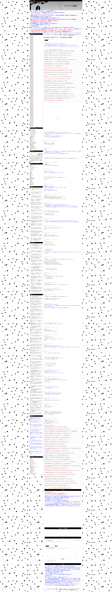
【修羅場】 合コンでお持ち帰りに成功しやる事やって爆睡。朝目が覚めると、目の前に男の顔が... (57, 457)
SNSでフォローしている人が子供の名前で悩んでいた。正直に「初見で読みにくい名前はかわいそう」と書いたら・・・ (36, 365)
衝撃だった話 (32, 148)
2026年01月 (31, 40)
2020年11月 (31, 89)
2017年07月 (31, 121)
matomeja (31, 472)
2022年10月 (31, 71)
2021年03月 (31, 86)
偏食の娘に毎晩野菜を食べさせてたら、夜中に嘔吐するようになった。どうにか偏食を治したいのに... (58, 463)
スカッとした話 (32, 133)
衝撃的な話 (31, 184)
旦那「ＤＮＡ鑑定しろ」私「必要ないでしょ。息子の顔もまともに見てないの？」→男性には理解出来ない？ (36, 239)
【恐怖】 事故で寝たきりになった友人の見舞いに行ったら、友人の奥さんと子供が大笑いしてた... (57, 437)
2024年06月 (31, 55)
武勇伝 (33, 158)
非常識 (31, 161)
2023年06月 (31, 65)
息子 (35, 157)
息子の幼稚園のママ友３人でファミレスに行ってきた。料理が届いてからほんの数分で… (36, 395)
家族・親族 (31, 139)
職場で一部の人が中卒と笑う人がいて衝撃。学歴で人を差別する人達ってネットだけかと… (36, 353)
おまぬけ (31, 130)
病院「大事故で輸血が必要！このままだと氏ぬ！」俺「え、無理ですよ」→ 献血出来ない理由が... (57, 63)
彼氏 (31, 157)
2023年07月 (31, 64)
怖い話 (31, 176)
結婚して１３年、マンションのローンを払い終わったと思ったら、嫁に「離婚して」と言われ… (36, 210)
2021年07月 (31, 83)
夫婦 (30, 138)
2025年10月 (31, 43)
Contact (34, 0)
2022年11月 (31, 70)
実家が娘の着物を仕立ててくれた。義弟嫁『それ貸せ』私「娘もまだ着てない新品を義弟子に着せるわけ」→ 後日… (36, 288)
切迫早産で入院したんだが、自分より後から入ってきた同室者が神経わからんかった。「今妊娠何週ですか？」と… (36, 401)
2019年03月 (31, 105)
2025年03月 (31, 48)
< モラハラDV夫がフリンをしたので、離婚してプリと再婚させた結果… (53, 34)
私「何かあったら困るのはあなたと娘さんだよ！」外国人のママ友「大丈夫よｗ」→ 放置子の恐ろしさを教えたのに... (60, 87)
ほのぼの (31, 169)
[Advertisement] (55, 109)
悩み (37, 157)
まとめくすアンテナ (33, 473)
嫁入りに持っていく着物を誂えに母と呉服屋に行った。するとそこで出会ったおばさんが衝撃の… (36, 376)
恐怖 (34, 157)
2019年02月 (31, 106)
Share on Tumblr (56, 546)
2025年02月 (31, 49)
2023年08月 (31, 63)
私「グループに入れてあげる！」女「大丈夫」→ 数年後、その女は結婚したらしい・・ (36, 214)
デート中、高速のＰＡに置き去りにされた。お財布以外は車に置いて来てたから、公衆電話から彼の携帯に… (36, 267)
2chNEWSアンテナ (32, 471)
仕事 (37, 154)
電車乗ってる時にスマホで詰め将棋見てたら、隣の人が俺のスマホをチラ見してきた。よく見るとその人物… (36, 232)
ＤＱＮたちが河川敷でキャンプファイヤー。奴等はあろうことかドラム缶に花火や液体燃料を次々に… (36, 386)
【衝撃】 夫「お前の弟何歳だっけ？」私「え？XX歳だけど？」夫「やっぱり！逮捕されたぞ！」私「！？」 (59, 433)
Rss (32, 0)
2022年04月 (31, 76)
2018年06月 (31, 112)
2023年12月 (31, 60)
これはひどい (32, 132)
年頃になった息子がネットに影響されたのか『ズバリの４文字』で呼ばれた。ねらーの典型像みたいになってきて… (36, 348)
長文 (37, 160)
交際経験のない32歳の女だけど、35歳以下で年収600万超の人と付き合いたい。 (56, 57)
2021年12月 (31, 79)
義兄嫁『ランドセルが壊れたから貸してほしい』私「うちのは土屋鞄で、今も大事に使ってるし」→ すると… (36, 200)
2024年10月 (31, 52)
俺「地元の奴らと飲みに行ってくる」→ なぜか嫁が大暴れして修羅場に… (58, 37)
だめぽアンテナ (32, 461)
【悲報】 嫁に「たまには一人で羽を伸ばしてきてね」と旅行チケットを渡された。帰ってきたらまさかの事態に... (61, 483)
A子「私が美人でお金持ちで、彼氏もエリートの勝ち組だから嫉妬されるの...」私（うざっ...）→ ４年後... (58, 70)
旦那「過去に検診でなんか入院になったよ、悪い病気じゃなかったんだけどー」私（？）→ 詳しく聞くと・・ (36, 197)
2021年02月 (31, 87)
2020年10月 (31, 90)
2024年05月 (31, 56)
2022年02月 (31, 77)
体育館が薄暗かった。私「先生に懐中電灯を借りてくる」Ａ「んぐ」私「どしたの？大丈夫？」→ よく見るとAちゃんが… (36, 330)
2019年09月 (31, 100)
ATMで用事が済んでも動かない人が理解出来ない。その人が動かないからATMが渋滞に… (36, 359)
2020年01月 (31, 97)
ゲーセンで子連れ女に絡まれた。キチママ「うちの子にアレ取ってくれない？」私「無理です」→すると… (36, 368)
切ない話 (31, 172)
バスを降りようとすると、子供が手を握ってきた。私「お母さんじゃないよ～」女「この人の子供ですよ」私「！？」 (36, 304)
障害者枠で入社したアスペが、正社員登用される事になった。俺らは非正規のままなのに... (57, 91)
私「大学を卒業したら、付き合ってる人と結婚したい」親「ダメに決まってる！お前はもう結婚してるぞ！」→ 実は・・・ (36, 345)
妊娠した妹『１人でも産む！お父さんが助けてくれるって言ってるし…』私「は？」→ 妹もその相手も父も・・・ (36, 207)
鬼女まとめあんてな (33, 466)
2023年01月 (31, 69)
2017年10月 (31, 118)
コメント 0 (52, 39)
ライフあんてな (32, 469)
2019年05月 (31, 103)
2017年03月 (31, 124)
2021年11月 (31, 80)
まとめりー (31, 470)
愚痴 (38, 157)
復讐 (30, 140)
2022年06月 (31, 74)
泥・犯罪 (31, 146)
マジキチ (31, 134)
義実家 (41, 158)
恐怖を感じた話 (32, 177)
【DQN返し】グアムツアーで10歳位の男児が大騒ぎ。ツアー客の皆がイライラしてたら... (57, 450)
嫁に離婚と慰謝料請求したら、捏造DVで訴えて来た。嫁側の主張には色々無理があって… (36, 392)
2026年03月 (31, 39)
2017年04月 (31, 123)
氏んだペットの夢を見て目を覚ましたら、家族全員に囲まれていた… (54, 100)
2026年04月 (31, 38)
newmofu (31, 458)
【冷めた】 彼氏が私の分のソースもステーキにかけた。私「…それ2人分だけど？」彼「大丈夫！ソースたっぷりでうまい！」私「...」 (62, 470)
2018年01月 (31, 116)
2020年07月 (31, 92)
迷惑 (35, 160)
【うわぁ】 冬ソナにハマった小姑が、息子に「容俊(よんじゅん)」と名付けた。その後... (56, 468)
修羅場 (31, 136)
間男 (39, 160)
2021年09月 (31, 81)
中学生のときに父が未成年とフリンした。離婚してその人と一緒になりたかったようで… (36, 189)
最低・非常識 (32, 143)
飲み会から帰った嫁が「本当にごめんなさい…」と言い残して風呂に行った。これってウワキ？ (36, 452)
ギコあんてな (32, 468)
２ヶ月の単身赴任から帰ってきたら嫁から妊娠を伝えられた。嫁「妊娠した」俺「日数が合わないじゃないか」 (36, 447)
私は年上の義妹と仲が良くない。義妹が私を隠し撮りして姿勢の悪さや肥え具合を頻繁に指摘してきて (36, 221)
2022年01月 (31, 78)
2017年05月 (31, 122)
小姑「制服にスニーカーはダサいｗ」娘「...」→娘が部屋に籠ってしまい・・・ (56, 439)
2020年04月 (31, 95)
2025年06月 (31, 46)
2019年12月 (31, 98)
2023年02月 (31, 68)
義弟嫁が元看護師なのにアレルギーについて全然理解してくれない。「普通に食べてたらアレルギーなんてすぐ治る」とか (36, 324)
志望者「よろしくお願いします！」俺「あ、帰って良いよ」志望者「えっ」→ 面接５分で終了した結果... (58, 72)
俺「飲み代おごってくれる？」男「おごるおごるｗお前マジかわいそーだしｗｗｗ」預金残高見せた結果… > (72, 34)
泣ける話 (31, 145)
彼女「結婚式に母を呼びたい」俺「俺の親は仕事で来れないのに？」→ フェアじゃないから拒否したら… (36, 437)
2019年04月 (31, 104)
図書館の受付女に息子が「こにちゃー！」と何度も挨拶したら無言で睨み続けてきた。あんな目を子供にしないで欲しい (60, 59)
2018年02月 (31, 115)
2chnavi (31, 465)
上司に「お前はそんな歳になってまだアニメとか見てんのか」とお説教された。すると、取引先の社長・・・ (36, 380)
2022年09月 (31, 72)
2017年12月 (31, 117)
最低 (31, 158)
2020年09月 (31, 91)
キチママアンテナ (32, 462)
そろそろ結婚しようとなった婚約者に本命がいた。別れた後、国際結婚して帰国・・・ (36, 252)
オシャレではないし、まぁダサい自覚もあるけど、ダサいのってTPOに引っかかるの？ (56, 74)
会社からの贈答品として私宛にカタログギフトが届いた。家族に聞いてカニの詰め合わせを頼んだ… (36, 277)
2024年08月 (31, 54)
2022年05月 (31, 75)
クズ (36, 152)
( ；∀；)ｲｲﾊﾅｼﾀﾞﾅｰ (32, 129)
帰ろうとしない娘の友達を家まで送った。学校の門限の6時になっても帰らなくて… (36, 228)
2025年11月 (31, 42)
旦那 (41, 157)
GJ (31, 152)
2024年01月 (31, 59)
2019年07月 (31, 102)
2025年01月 (31, 50)
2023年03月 (31, 67)
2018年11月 (31, 108)
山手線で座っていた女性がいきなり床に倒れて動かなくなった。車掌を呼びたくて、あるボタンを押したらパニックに (36, 407)
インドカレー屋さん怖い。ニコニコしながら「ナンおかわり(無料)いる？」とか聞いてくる (57, 78)
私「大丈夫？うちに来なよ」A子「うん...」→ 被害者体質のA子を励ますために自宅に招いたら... (57, 61)
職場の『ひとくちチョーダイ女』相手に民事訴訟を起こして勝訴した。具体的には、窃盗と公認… (36, 261)
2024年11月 (31, 51)
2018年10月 (31, 109)
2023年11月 (31, 61)
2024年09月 (31, 53)
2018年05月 (31, 113)
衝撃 (33, 160)
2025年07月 (31, 45)
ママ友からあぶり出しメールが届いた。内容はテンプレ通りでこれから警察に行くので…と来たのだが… (36, 264)
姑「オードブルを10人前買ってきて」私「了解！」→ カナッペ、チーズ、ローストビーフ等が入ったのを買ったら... (60, 474)
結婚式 (39, 158)
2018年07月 (31, 111)
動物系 (31, 173)
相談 (36, 158)
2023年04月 (31, 66)
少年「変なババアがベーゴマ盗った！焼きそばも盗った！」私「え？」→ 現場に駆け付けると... (57, 435)
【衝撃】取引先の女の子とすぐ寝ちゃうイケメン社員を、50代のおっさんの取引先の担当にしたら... (58, 459)
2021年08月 (31, 82)
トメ (42, 152)
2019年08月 (31, 101)
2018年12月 (31, 107)
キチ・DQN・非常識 (33, 131)
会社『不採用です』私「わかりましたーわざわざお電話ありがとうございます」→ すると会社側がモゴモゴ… (36, 245)
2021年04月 (31, 85)
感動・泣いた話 (32, 142)
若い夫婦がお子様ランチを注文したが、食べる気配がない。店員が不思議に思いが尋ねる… (36, 398)
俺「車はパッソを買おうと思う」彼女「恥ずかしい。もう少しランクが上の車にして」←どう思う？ (58, 55)
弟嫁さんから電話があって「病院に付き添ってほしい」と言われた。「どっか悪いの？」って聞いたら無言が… (36, 257)
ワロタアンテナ (32, 464)
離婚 (41, 160)
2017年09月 (31, 119)
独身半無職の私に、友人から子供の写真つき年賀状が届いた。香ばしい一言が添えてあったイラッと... (58, 533)
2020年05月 (31, 94)
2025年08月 (31, 44)
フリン (31, 154)
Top (30, 0)
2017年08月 (31, 120)
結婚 (38, 158)
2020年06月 (31, 93)
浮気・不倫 (31, 147)
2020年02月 (31, 96)
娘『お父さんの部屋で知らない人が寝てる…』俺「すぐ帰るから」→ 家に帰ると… (36, 248)
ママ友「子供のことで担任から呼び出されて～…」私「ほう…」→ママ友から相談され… (36, 356)
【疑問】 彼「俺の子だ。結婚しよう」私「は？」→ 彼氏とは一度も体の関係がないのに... (56, 485)
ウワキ (33, 152)
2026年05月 (31, 37)
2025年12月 (31, 41)
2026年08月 (31, 35)
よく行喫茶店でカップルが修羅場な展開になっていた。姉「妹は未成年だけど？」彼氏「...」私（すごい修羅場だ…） (60, 531)
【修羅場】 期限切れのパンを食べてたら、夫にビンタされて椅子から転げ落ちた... (55, 476)
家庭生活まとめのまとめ (33, 467)
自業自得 (31, 160)
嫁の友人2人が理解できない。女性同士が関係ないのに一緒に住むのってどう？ (55, 532)
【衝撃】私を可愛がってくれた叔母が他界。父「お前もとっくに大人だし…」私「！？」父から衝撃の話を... (60, 461)
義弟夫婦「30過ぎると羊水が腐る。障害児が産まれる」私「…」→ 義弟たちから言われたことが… (36, 433)
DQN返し (31, 165)
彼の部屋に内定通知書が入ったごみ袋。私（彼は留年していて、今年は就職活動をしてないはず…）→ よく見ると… (36, 299)
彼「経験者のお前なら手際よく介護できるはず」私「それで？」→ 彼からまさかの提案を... (58, 89)
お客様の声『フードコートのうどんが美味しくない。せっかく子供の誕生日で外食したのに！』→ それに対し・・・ (36, 280)
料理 (39, 157)
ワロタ (35, 154)
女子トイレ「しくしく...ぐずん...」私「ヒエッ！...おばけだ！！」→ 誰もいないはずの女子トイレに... (58, 76)
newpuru (31, 459)
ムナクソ (31, 135)
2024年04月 (31, 57)
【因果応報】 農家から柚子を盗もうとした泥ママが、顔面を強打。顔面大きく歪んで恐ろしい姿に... (59, 472)
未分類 (31, 144)
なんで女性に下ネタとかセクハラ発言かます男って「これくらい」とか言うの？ (55, 85)
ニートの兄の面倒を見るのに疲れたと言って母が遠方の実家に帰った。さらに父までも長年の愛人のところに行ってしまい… (36, 371)
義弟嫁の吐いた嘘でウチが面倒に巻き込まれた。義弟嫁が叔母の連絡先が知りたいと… (36, 270)
